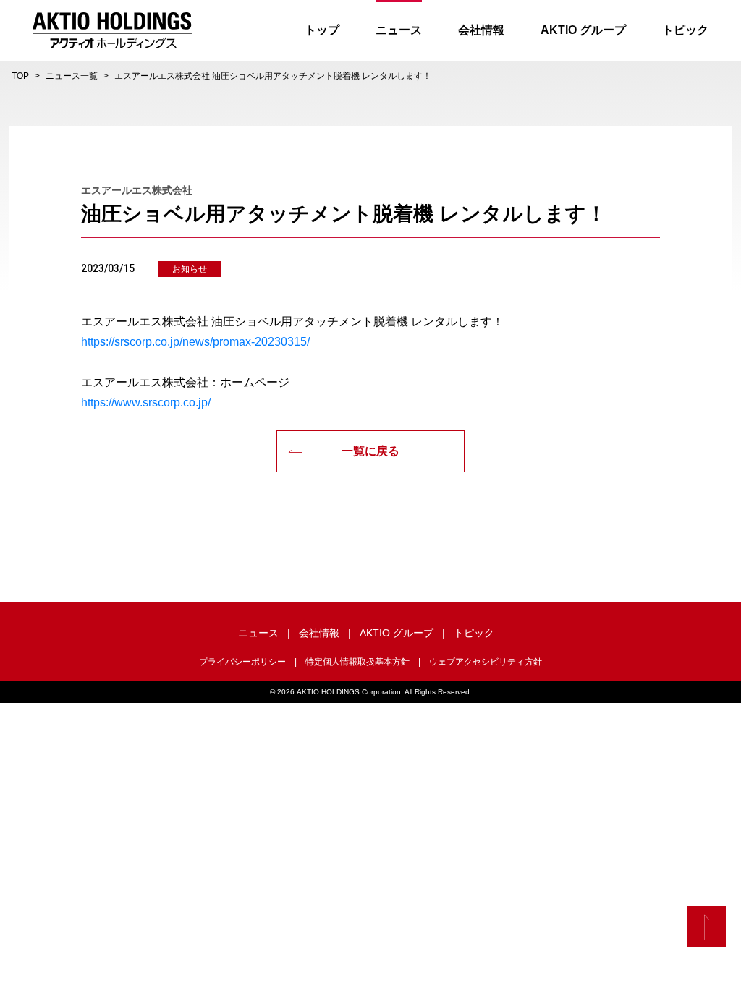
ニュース (399, 30)
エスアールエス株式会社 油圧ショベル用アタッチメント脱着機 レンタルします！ (272, 76)
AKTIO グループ (583, 30)
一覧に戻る (370, 451)
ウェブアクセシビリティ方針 (485, 662)
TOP (20, 76)
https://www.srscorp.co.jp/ (146, 402)
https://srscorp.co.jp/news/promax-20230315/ (195, 342)
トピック (685, 30)
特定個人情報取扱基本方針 (357, 662)
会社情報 (481, 30)
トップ (322, 30)
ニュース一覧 (72, 76)
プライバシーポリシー (242, 662)
